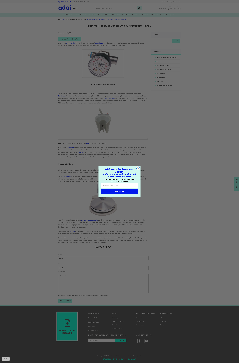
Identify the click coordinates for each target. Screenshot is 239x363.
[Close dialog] (138, 168)
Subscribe (119, 192)
